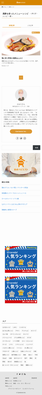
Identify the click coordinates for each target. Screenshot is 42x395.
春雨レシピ (6, 355)
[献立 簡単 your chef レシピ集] (21, 2)
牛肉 (36, 355)
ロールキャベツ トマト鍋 (10, 198)
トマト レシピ (20, 344)
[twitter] (21, 138)
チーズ (4, 344)
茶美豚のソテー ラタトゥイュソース (14, 193)
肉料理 (7, 378)
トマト (11, 344)
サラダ (29, 337)
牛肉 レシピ (8, 386)
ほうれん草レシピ (8, 330)
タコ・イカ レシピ (27, 341)
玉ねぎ (4, 358)
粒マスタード (18, 358)
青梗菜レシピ (18, 361)
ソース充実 (16, 341)
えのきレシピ (6, 327)
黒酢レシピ (29, 365)
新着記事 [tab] (12, 25)
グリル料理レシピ (19, 337)
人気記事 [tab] (30, 25)
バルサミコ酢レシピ (8, 348)
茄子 (26, 358)
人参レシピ (15, 351)
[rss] (25, 374)
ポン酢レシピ (28, 348)
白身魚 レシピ (17, 381)
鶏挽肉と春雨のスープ (9, 210)
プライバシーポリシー (14, 388)
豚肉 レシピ (8, 383)
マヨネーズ (6, 351)
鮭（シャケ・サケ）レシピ (10, 365)
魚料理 (15, 378)
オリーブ (33, 330)
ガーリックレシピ (15, 334)
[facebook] (17, 138)
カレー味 (5, 334)
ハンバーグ (29, 344)
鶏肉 (22, 365)
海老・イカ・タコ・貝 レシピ (21, 383)
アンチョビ (25, 330)
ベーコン (19, 348)
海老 (24, 355)
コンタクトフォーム (28, 388)
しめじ (15, 327)
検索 (36, 147)
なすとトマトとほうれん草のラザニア (14, 204)
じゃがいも (22, 327)
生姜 (10, 358)
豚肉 (31, 358)
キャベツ (25, 334)
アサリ (17, 330)
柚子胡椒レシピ (16, 355)
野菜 (4, 361)
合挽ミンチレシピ (26, 351)
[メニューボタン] (2, 2)
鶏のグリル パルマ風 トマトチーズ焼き (15, 187)
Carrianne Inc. (21, 131)
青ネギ (10, 361)
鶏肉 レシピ (8, 381)
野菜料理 (34, 378)
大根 (35, 351)
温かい (30, 355)
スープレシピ (6, 341)
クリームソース (7, 337)
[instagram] (24, 138)
